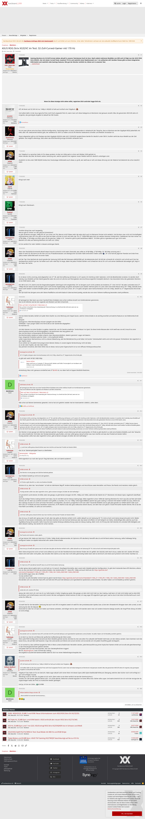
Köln (15, 168)
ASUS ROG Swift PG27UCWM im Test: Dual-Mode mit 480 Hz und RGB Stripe (37, 732)
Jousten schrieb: (24, 660)
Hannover (14, 194)
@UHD (55, 370)
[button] (48, 3)
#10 (141, 297)
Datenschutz (8, 759)
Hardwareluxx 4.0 (8, 783)
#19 (141, 657)
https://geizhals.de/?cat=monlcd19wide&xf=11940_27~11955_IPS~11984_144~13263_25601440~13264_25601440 (99, 578)
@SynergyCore (28, 650)
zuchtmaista (135, 715)
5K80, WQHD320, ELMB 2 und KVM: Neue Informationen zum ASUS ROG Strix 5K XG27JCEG (43, 713)
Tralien (136, 733)
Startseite (138, 783)
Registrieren (32, 35)
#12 (141, 411)
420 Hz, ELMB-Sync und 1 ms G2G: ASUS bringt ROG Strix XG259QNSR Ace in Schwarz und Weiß (45, 726)
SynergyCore (134, 739)
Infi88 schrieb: (24, 444)
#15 (141, 528)
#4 (141, 151)
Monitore (26, 715)
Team (6, 767)
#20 (141, 688)
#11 (141, 381)
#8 (141, 248)
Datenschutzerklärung (114, 809)
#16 (141, 558)
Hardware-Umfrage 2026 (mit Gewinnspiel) (38, 41)
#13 (141, 440)
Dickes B (14, 314)
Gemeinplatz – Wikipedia (28, 453)
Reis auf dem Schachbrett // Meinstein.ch (33, 305)
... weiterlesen (35, 64)
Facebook (56, 759)
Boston (15, 676)
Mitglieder (23, 35)
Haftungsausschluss (10, 761)
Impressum (7, 757)
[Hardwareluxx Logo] (12, 3)
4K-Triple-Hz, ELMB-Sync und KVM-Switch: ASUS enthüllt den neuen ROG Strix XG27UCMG (42, 719)
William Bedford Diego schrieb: (29, 692)
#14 (141, 465)
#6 (141, 202)
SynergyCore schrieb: (26, 352)
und (28, 406)
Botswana (14, 123)
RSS (54, 777)
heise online (30, 361)
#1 (141, 55)
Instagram (56, 772)
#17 (141, 601)
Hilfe (132, 783)
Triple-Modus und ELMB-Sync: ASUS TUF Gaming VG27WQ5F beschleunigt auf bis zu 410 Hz (43, 738)
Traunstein (14, 219)
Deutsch (18, 783)
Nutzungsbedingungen (114, 783)
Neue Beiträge (13, 35)
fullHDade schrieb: (25, 384)
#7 (141, 227)
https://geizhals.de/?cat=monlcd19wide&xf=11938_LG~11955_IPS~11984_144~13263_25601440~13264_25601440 (63, 571)
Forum (4, 35)
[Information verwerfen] (141, 41)
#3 (141, 127)
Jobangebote (8, 769)
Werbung (7, 771)
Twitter (55, 768)
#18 (141, 627)
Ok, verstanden (127, 814)
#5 (141, 176)
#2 (141, 105)
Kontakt (6, 765)
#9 (141, 274)
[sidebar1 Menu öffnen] (141, 3)
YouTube (56, 763)
